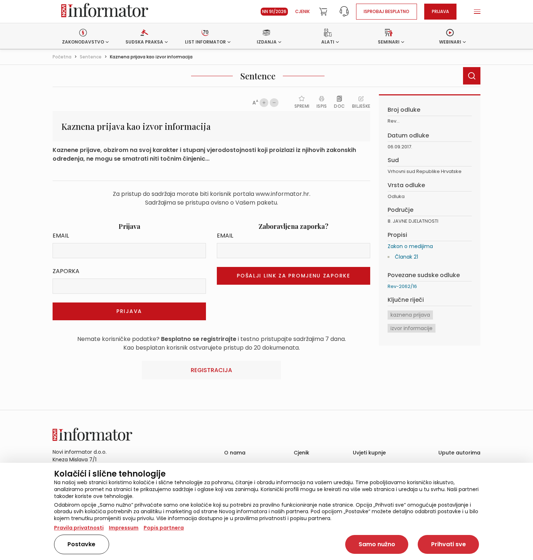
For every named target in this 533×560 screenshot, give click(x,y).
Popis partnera (164, 527)
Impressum (124, 527)
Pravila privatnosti (79, 527)
